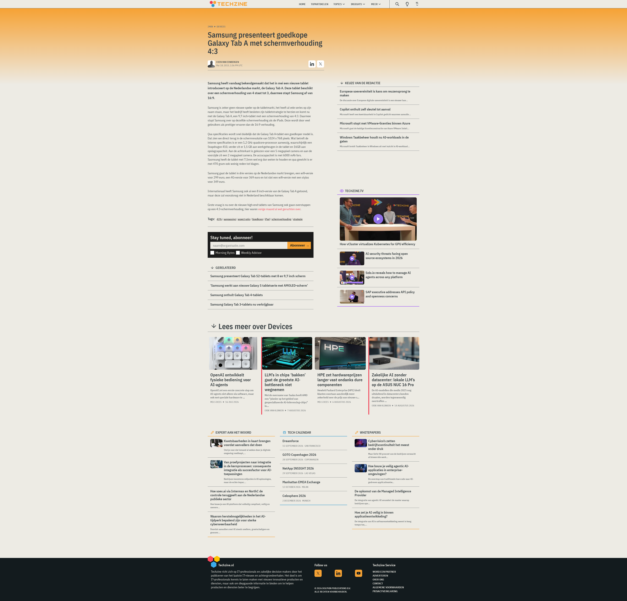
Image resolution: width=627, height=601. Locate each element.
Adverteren (380, 575)
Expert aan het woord (233, 432)
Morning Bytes (225, 252)
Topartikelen (319, 4)
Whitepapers (370, 432)
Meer (374, 4)
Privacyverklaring (385, 591)
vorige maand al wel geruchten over (279, 209)
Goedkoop (257, 219)
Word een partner (384, 571)
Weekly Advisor (251, 252)
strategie (298, 219)
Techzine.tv (354, 191)
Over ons (378, 579)
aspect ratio (244, 219)
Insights (356, 4)
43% (219, 219)
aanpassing (230, 219)
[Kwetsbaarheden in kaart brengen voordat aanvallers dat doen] (216, 447)
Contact (378, 583)
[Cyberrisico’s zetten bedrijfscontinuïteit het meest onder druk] (361, 449)
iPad (267, 219)
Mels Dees (216, 402)
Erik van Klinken (274, 410)
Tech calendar (299, 432)
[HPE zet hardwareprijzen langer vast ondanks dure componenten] (340, 353)
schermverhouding (281, 219)
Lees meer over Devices (255, 326)
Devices (221, 26)
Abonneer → (299, 245)
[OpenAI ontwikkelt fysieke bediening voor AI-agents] (233, 353)
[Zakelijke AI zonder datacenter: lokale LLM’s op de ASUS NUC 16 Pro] (394, 353)
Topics (337, 4)
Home (302, 4)
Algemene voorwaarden (388, 587)
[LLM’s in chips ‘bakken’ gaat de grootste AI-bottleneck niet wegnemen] (287, 353)
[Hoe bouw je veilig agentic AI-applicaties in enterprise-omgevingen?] (361, 474)
